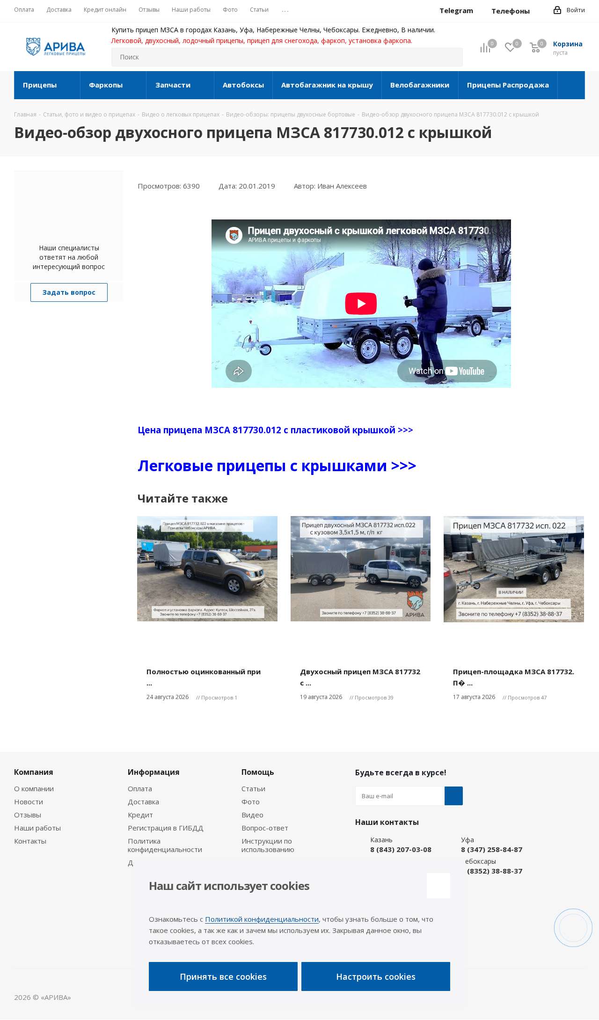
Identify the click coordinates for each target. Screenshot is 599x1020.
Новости (28, 801)
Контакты (30, 840)
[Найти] (451, 57)
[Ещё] (571, 85)
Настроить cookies (376, 976)
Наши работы (37, 827)
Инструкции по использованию (267, 845)
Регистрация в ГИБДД (166, 827)
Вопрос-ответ (264, 827)
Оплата (140, 788)
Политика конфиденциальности (165, 845)
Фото (250, 801)
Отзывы (27, 814)
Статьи (253, 788)
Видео (252, 814)
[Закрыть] (438, 885)
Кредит (140, 814)
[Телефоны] (537, 11)
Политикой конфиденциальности (262, 919)
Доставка (143, 801)
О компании (34, 788)
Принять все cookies (223, 976)
